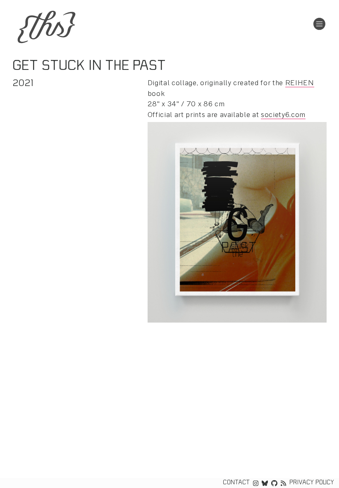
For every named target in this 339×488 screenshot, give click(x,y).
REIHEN (299, 83)
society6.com (283, 115)
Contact (236, 483)
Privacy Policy (311, 483)
